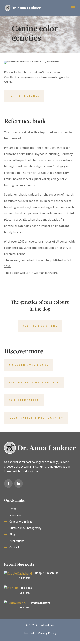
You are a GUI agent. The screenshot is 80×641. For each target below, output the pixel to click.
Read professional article (33, 382)
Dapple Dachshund (47, 573)
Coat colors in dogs (20, 521)
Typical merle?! (40, 602)
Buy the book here (39, 325)
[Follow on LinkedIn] (18, 483)
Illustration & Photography (35, 417)
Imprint (29, 633)
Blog (12, 534)
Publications (16, 541)
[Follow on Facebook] (8, 483)
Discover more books (28, 364)
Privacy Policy (47, 633)
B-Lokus (26, 588)
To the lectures (24, 95)
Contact (14, 547)
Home (13, 508)
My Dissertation (23, 399)
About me (15, 515)
